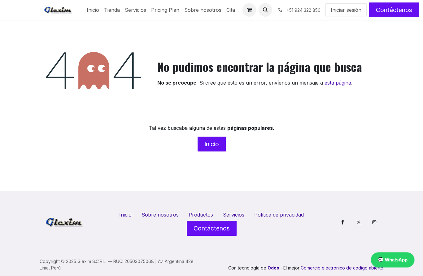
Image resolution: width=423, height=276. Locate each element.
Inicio (211, 144)
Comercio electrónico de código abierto (342, 267)
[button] (265, 10)
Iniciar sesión (346, 10)
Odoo (274, 267)
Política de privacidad (279, 215)
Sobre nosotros (160, 215)
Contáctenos (394, 10)
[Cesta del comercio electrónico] (249, 10)
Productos (201, 215)
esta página (338, 83)
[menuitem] (93, 10)
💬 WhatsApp (393, 259)
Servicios (233, 215)
